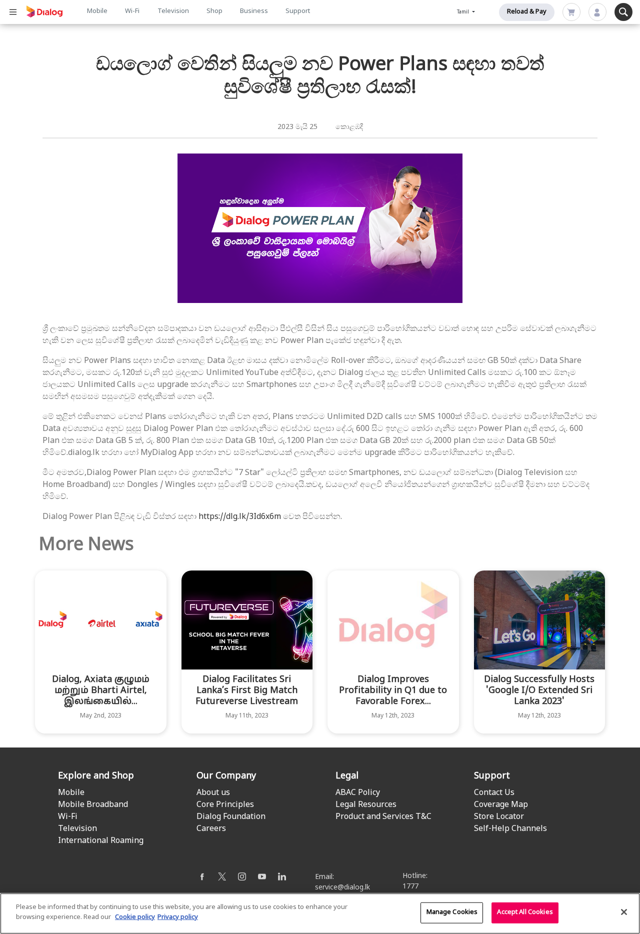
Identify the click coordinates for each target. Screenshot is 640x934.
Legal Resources (366, 805)
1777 (410, 886)
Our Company (226, 776)
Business (254, 12)
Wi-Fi (132, 12)
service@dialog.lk (342, 888)
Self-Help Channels (510, 829)
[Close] (624, 912)
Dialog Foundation (231, 817)
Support (298, 12)
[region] (320, 913)
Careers (211, 829)
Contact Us (494, 793)
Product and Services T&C (384, 817)
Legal (347, 776)
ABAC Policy (358, 793)
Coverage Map (501, 805)
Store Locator (499, 817)
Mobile (97, 12)
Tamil (463, 12)
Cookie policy (135, 917)
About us (213, 793)
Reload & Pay (526, 12)
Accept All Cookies (524, 912)
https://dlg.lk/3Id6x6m (239, 517)
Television (173, 12)
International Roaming (101, 841)
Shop (214, 12)
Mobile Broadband (93, 805)
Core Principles (225, 805)
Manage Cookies (452, 912)
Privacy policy (178, 917)
